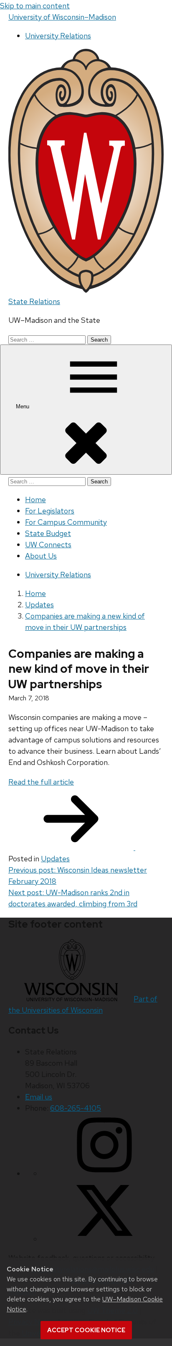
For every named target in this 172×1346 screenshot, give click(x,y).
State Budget (48, 533)
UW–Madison (62, 17)
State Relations (34, 301)
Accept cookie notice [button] (86, 1330)
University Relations (58, 35)
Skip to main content (35, 5)
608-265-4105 (75, 1108)
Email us (38, 1097)
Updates (55, 858)
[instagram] (104, 1173)
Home (35, 499)
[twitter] (104, 1239)
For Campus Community (66, 522)
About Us (41, 556)
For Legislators (49, 511)
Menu (23, 406)
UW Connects (48, 544)
